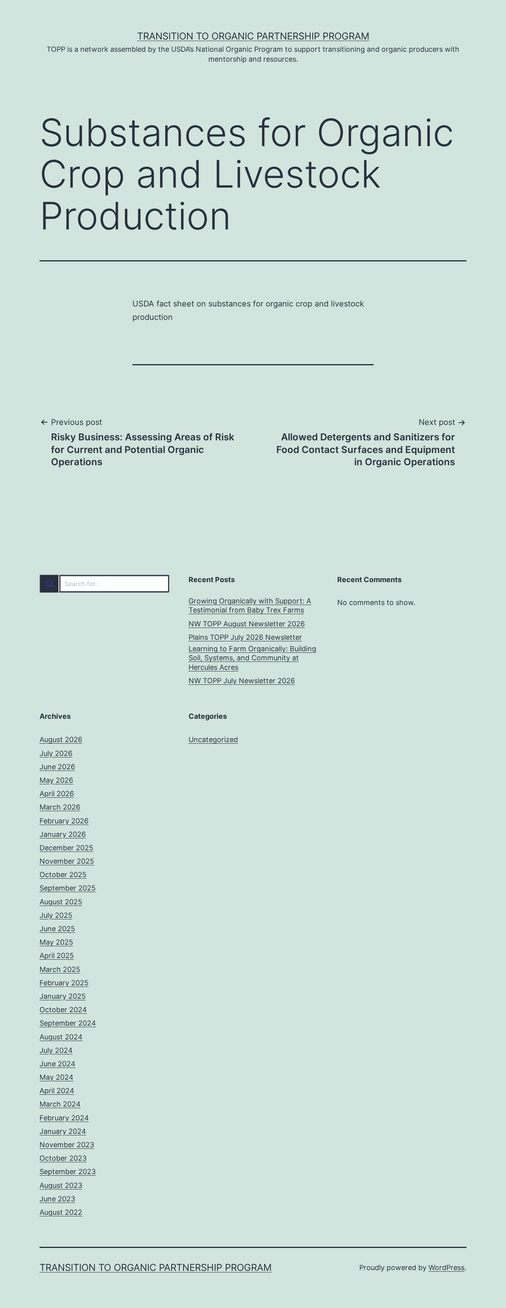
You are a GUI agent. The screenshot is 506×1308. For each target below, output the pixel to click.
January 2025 (63, 996)
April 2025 (57, 955)
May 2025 (56, 942)
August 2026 (61, 739)
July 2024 (56, 1050)
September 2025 (68, 888)
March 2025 (60, 969)
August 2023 (61, 1185)
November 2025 (67, 861)
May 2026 (56, 780)
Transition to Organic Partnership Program (253, 36)
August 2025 (61, 902)
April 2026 (57, 793)
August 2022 (61, 1212)
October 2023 (63, 1158)
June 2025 (57, 929)
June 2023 (57, 1199)
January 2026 (63, 834)
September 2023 (68, 1171)
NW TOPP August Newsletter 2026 (247, 624)
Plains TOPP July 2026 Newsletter (245, 637)
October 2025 (63, 874)
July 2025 (56, 915)
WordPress (446, 1267)
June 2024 (58, 1064)
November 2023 (67, 1145)
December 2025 (66, 848)
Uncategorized (213, 739)
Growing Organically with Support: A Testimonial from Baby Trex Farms (250, 605)
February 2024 (64, 1118)
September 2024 (68, 1023)
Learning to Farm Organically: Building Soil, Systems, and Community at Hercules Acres (252, 658)
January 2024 (63, 1131)
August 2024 (61, 1037)
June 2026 (57, 767)
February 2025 (64, 983)
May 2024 (57, 1077)
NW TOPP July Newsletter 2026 (242, 681)
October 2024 (63, 1009)
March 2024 (60, 1104)
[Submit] (49, 583)
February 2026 (64, 821)
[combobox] (104, 584)
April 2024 (57, 1090)
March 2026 (60, 807)
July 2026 (56, 753)
